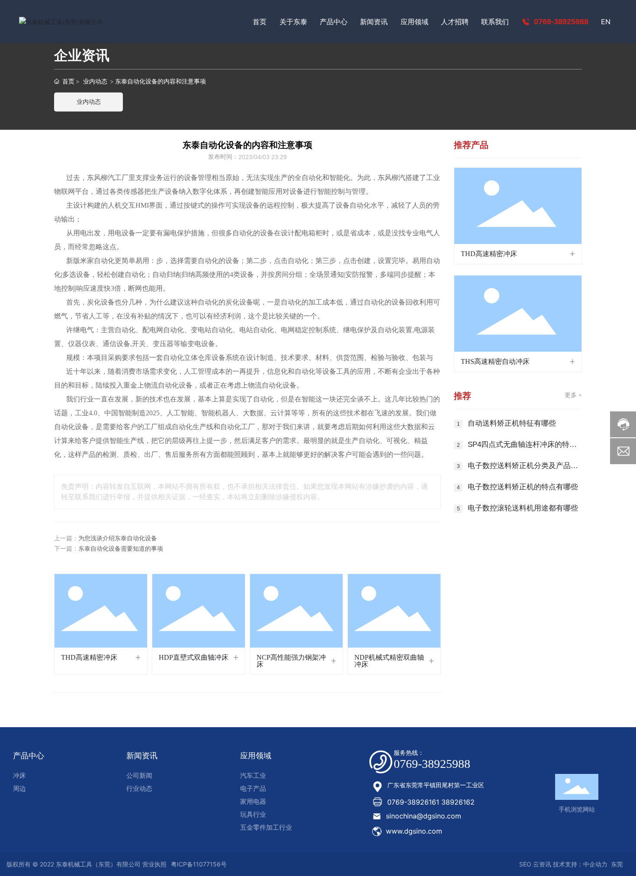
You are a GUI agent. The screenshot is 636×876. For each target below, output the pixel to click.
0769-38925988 (560, 21)
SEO (524, 864)
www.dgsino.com (414, 831)
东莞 (617, 864)
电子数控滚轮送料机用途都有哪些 (523, 508)
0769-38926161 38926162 (431, 802)
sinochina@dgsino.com (423, 816)
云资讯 (542, 864)
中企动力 (595, 864)
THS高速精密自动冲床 (495, 361)
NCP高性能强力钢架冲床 (291, 661)
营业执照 (154, 864)
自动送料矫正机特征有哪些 (512, 423)
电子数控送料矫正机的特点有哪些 (523, 487)
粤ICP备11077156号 (199, 864)
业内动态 (95, 81)
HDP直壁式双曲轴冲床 (193, 657)
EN (605, 21)
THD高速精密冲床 (89, 657)
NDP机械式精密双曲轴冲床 (389, 661)
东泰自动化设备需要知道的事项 (120, 548)
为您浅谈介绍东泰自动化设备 (117, 538)
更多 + (573, 395)
